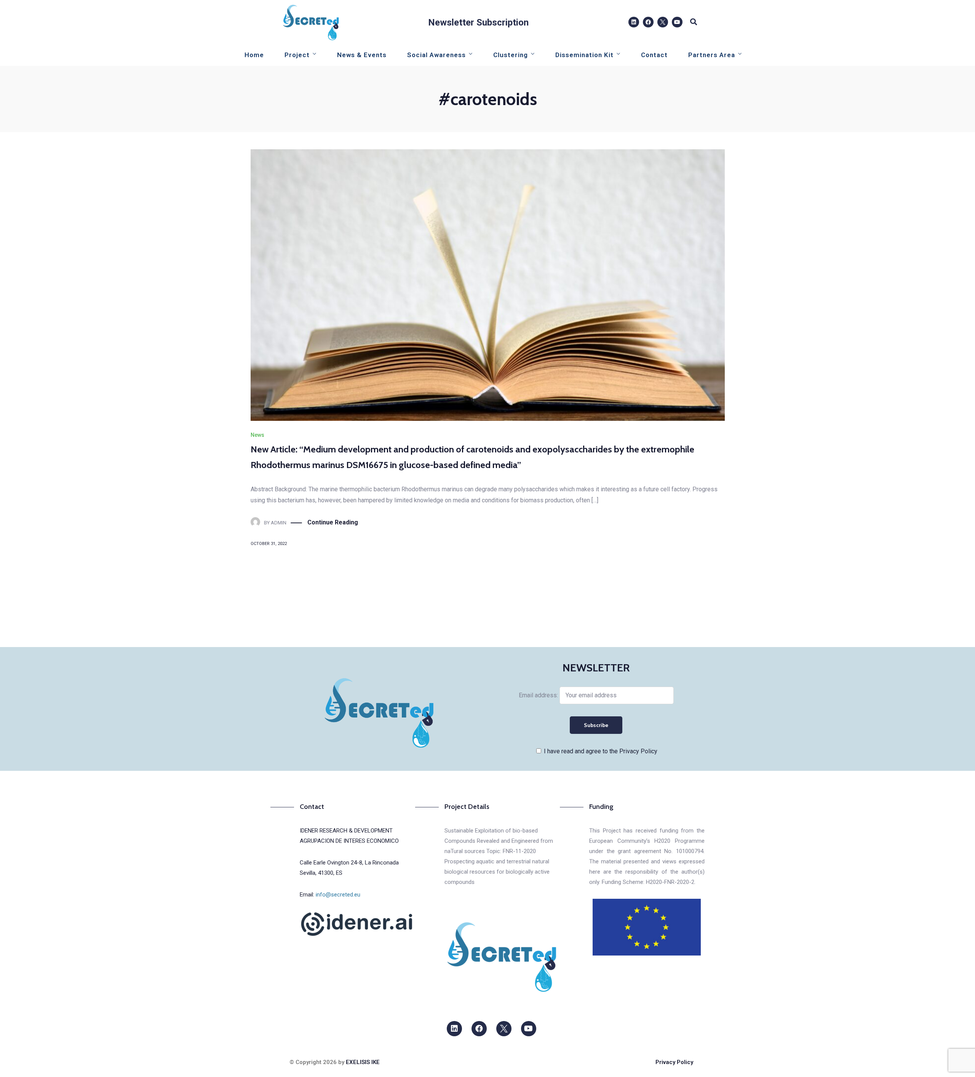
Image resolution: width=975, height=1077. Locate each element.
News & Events (362, 55)
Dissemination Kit (584, 55)
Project (297, 55)
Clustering (510, 55)
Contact (654, 55)
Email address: (539, 695)
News (257, 435)
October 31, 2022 (269, 543)
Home (254, 55)
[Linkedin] (633, 22)
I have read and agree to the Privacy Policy (600, 751)
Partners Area (711, 55)
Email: (330, 894)
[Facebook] (648, 22)
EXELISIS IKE (363, 1062)
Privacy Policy (674, 1062)
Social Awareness (436, 55)
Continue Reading (332, 522)
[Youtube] (677, 22)
